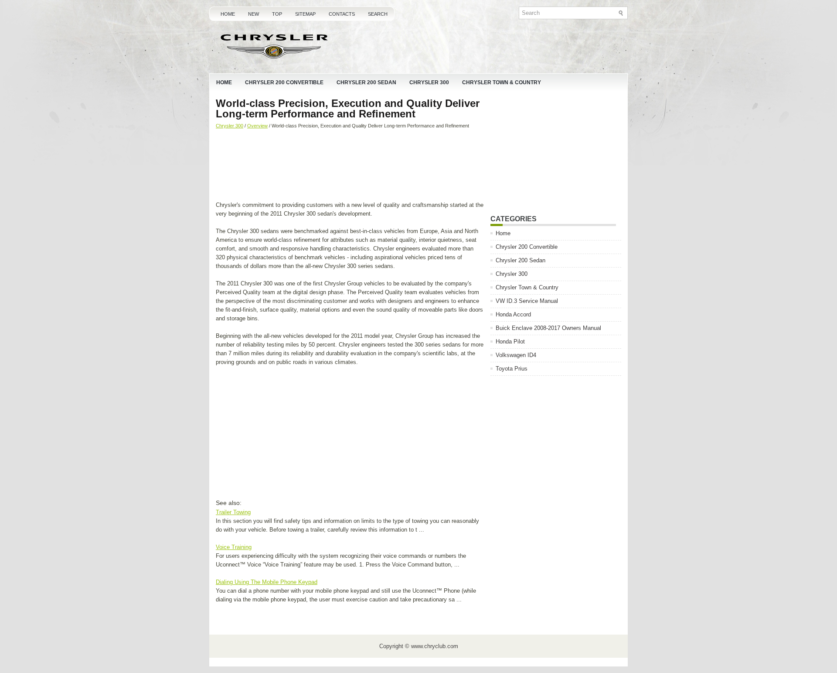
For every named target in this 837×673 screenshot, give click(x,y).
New (253, 14)
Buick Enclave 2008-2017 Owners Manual (548, 328)
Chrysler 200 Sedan (366, 82)
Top (277, 14)
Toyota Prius (511, 368)
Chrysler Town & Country (501, 82)
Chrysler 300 (429, 82)
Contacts (342, 14)
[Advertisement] (350, 166)
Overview (257, 125)
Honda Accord (513, 314)
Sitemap (305, 14)
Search (378, 14)
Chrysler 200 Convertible (284, 82)
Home (228, 14)
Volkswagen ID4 (516, 355)
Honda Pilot (510, 341)
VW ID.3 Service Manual (527, 301)
